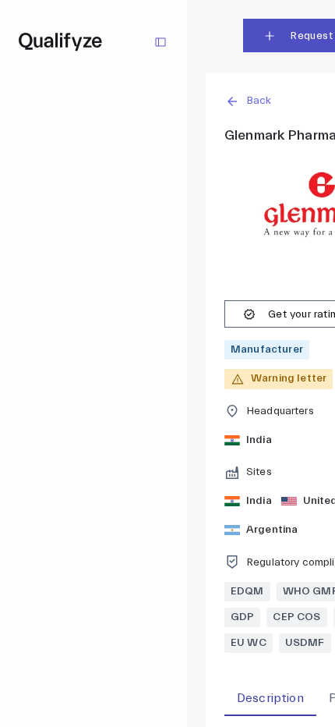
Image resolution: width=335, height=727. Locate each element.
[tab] (270, 698)
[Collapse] (160, 42)
